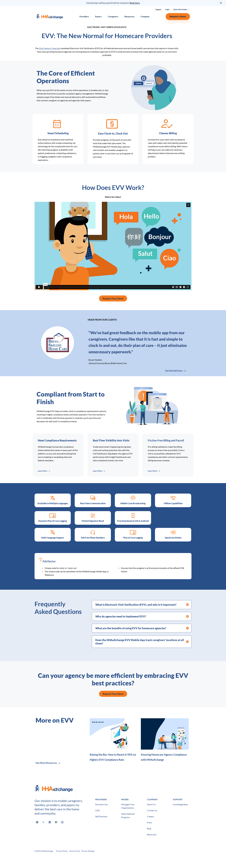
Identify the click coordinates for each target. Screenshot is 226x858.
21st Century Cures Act (49, 48)
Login (167, 9)
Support (158, 9)
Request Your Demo (113, 298)
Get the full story (174, 370)
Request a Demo (178, 16)
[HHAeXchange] (49, 16)
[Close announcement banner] (221, 3)
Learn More (42, 471)
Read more (135, 3)
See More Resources (46, 762)
